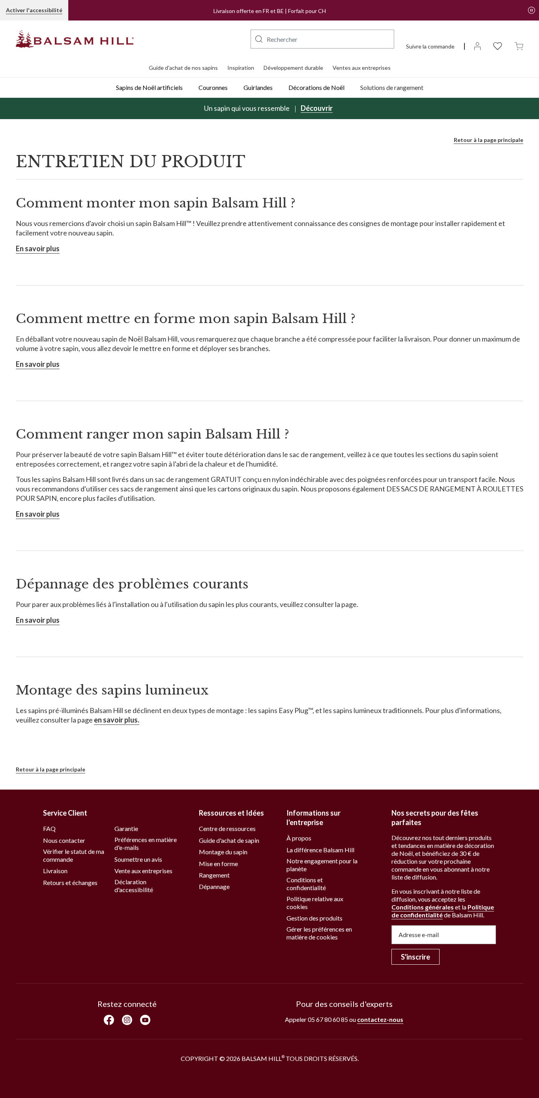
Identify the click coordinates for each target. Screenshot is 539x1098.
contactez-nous (380, 1019)
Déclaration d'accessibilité (133, 885)
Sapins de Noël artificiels (149, 87)
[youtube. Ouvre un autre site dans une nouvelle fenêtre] (145, 1020)
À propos (298, 838)
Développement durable (293, 67)
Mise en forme (218, 863)
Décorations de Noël (316, 87)
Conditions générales (422, 907)
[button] (259, 39)
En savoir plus (38, 248)
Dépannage (214, 886)
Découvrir (317, 108)
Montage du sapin (223, 851)
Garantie (126, 828)
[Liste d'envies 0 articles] (497, 45)
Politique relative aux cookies (314, 902)
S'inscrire (415, 956)
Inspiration (240, 67)
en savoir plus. (116, 719)
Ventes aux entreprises (362, 67)
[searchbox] (322, 39)
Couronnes (213, 87)
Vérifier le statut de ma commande (73, 855)
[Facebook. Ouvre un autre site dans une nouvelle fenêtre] (109, 1020)
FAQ (49, 828)
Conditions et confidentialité (306, 883)
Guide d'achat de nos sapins (183, 67)
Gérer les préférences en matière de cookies (319, 933)
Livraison (55, 870)
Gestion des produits (314, 918)
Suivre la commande (430, 46)
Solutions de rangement (391, 87)
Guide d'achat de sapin (229, 840)
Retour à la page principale (488, 139)
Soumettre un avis (138, 859)
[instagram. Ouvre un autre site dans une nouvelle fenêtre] (127, 1020)
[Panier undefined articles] (519, 45)
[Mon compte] (477, 45)
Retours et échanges (70, 882)
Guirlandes (258, 87)
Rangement (214, 875)
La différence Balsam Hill (320, 849)
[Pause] (531, 10)
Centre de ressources (227, 828)
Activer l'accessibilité (34, 10)
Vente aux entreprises (143, 870)
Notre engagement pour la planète (321, 864)
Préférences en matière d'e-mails (145, 843)
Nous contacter (64, 840)
